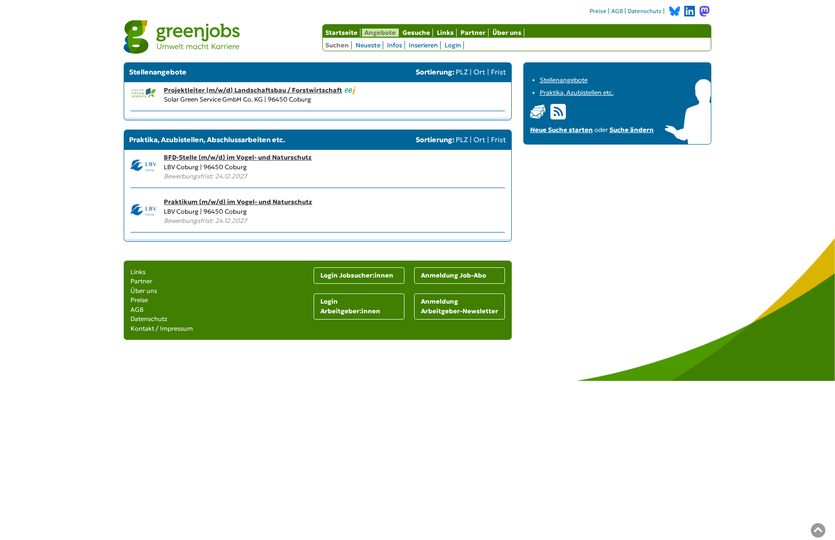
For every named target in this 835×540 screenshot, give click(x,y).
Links (445, 33)
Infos (394, 45)
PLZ (462, 72)
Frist (498, 72)
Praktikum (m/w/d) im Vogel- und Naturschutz (238, 202)
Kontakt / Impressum (161, 328)
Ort (479, 72)
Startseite (341, 33)
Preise (598, 11)
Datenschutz (645, 11)
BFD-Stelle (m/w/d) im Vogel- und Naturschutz (238, 157)
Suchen (337, 45)
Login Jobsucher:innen (356, 275)
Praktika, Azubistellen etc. (577, 92)
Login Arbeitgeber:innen (350, 306)
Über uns (506, 33)
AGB (617, 11)
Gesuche (416, 33)
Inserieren (423, 45)
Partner (473, 33)
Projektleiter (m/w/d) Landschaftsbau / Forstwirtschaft (253, 90)
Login (453, 45)
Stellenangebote (564, 80)
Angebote (380, 33)
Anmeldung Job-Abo (453, 275)
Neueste (368, 45)
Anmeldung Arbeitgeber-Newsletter (459, 306)
